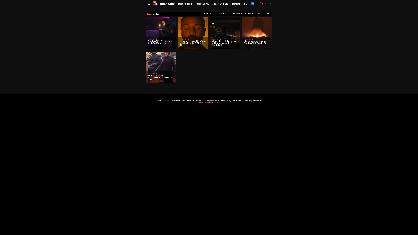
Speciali (250, 13)
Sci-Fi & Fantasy (202, 3)
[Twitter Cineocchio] (256, 3)
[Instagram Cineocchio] (260, 3)
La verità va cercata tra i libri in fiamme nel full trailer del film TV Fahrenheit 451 (193, 43)
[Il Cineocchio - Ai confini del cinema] (163, 4)
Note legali (217, 103)
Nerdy (259, 13)
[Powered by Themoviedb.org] (269, 3)
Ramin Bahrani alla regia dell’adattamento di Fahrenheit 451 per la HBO (160, 77)
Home (149, 14)
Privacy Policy (209, 103)
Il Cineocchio (165, 100)
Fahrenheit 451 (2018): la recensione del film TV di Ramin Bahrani (160, 42)
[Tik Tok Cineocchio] (265, 3)
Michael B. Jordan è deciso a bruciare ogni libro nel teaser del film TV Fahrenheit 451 (224, 43)
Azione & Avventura (220, 3)
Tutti (267, 13)
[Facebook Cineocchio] (252, 3)
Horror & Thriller (185, 3)
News (246, 3)
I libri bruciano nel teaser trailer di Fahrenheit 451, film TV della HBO (255, 42)
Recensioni (236, 3)
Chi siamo (201, 103)
